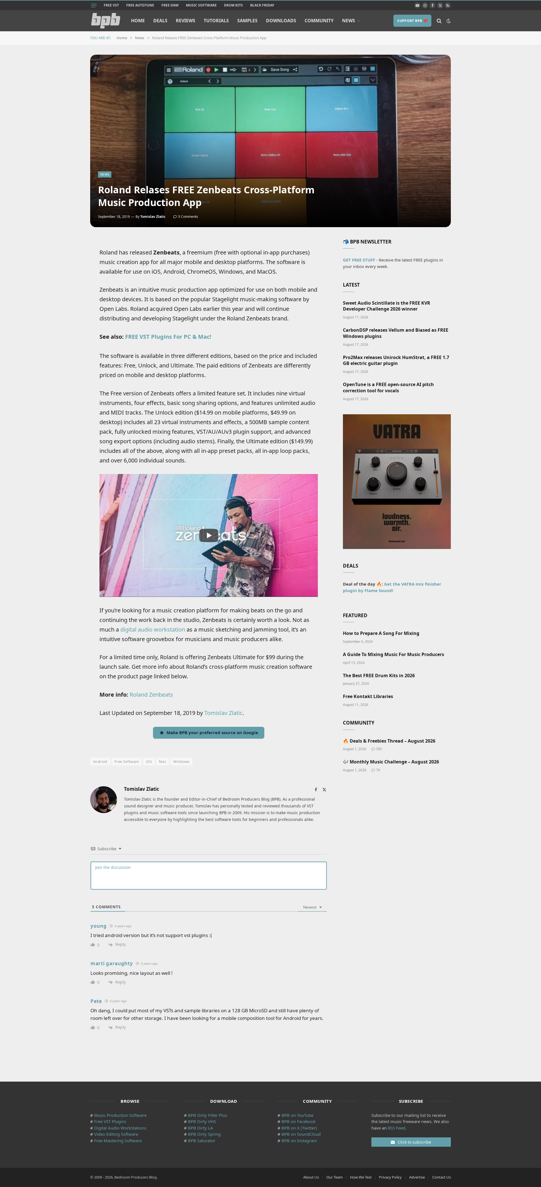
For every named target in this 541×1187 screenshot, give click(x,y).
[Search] (439, 20)
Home (138, 20)
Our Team (334, 1177)
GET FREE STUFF (359, 260)
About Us (311, 1177)
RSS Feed (396, 1128)
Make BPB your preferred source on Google (212, 732)
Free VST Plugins (110, 1121)
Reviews (185, 20)
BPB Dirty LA (200, 1128)
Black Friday (262, 5)
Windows (181, 761)
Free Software (126, 761)
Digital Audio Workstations (120, 1128)
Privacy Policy (390, 1177)
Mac (162, 761)
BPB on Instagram (299, 1140)
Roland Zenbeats (151, 694)
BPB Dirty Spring (204, 1134)
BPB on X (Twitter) (299, 1128)
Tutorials (216, 20)
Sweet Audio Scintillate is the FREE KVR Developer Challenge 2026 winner (386, 306)
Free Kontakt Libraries (368, 696)
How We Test (361, 1177)
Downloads (281, 20)
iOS (149, 761)
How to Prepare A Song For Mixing (381, 633)
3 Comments (188, 216)
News (348, 20)
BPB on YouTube (297, 1115)
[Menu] (94, 5)
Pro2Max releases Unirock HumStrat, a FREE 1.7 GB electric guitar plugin (396, 361)
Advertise (417, 1177)
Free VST (111, 5)
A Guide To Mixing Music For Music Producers (393, 654)
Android (100, 761)
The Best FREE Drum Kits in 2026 (379, 676)
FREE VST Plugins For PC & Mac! (168, 336)
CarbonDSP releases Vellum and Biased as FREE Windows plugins (395, 333)
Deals (160, 20)
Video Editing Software (116, 1134)
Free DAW (170, 5)
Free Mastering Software (118, 1140)
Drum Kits (233, 5)
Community (319, 20)
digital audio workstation (152, 629)
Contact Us (441, 1177)
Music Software (201, 5)
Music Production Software (120, 1115)
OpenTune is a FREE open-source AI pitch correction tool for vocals (388, 388)
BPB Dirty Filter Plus (207, 1115)
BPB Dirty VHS (202, 1121)
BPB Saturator (201, 1140)
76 (378, 770)
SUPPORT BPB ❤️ (412, 20)
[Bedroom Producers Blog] (105, 20)
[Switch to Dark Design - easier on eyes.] (448, 21)
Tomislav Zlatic (152, 216)
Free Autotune (140, 5)
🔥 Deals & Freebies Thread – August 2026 (389, 741)
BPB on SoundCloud (301, 1134)
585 (379, 749)
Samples (247, 20)
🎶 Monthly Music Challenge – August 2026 (391, 762)
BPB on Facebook (298, 1121)
